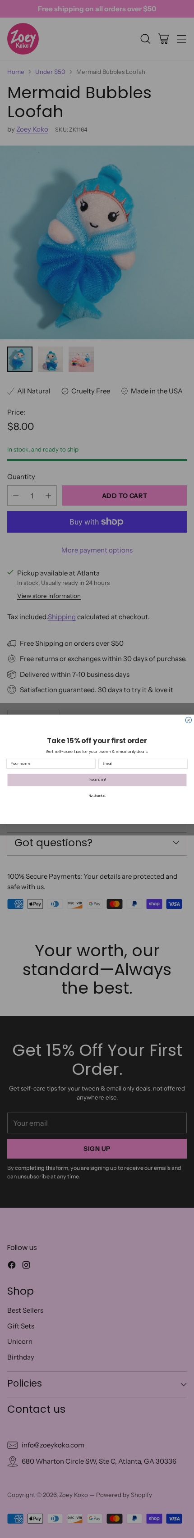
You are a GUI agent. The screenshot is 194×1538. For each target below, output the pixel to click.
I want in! (97, 780)
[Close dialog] (188, 720)
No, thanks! (97, 795)
